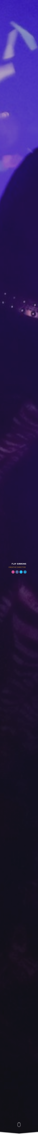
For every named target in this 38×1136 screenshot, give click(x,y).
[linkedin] (25, 572)
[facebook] (17, 572)
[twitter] (21, 572)
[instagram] (13, 572)
